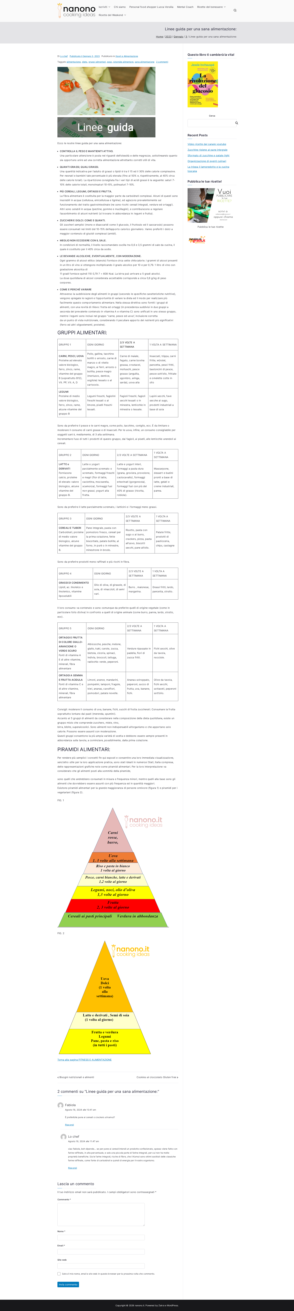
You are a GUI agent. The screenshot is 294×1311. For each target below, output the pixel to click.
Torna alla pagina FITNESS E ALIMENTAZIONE (84, 1059)
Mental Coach (185, 6)
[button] (108, 7)
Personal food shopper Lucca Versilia (151, 6)
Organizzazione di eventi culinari (207, 161)
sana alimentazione (144, 61)
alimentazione (74, 61)
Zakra (161, 1305)
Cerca (212, 115)
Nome (61, 1231)
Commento (64, 1199)
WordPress (172, 1305)
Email (61, 1245)
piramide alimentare (123, 61)
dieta (84, 61)
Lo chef (64, 56)
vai (235, 123)
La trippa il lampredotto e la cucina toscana (208, 169)
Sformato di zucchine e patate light (209, 155)
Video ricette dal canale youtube (207, 144)
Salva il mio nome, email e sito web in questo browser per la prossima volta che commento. (108, 1273)
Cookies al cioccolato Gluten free (156, 1077)
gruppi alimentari (97, 61)
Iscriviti (103, 6)
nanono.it (139, 1305)
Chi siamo (120, 6)
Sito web (62, 1259)
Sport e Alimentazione (127, 56)
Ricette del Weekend (111, 15)
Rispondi (69, 1124)
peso (109, 61)
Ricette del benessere (210, 6)
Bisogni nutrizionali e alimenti (76, 1077)
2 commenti (162, 61)
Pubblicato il (85, 56)
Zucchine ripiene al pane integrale (207, 149)
